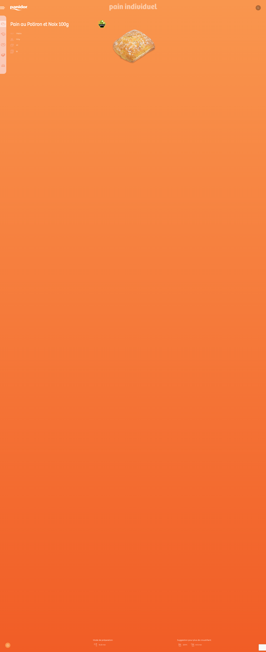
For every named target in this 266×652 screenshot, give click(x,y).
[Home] (19, 7)
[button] (7, 645)
